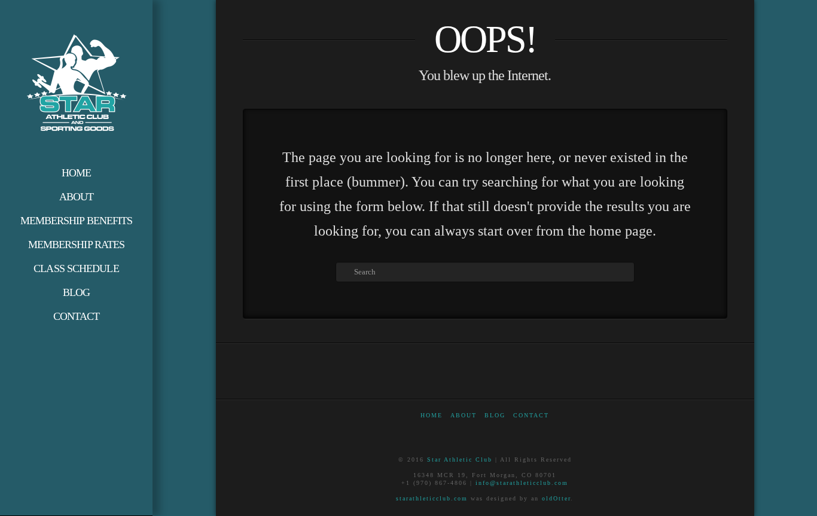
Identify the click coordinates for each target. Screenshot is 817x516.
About (463, 415)
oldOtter (556, 498)
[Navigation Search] (76, 340)
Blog (494, 415)
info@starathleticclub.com (521, 483)
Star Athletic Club (459, 459)
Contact (531, 415)
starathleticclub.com (432, 498)
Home (431, 415)
